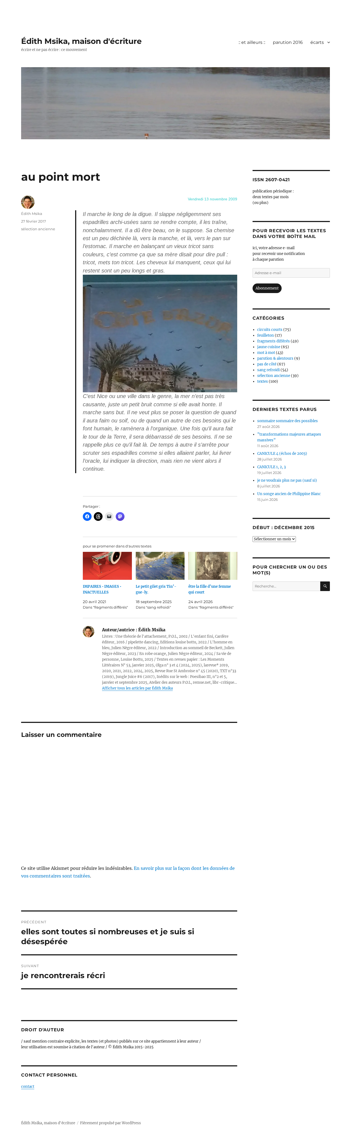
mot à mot (266, 352)
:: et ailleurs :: (252, 42)
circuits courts (269, 329)
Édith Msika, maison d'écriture (81, 41)
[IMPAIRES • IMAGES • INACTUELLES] (107, 566)
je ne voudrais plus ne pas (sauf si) (287, 480)
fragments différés (273, 341)
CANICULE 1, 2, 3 (271, 467)
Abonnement (267, 288)
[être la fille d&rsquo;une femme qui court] (212, 566)
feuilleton (265, 335)
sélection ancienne (38, 229)
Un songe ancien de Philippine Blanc (289, 494)
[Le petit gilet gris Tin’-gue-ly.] (160, 566)
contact (27, 1086)
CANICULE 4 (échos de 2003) (282, 453)
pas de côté (266, 364)
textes (262, 381)
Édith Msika (31, 213)
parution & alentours (275, 358)
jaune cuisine (268, 347)
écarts (317, 42)
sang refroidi (268, 370)
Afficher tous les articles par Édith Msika (137, 688)
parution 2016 (288, 42)
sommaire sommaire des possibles (287, 421)
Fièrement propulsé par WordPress (110, 1123)
